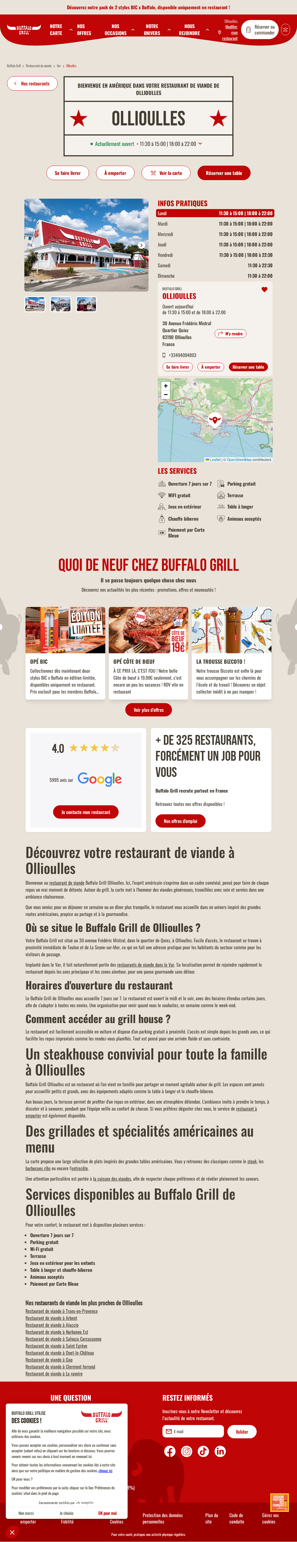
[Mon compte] (285, 29)
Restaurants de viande (39, 65)
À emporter (115, 172)
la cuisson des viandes (112, 1178)
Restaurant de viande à (62, 1310)
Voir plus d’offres (149, 709)
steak (252, 1161)
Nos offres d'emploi (180, 820)
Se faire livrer (68, 172)
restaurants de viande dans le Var (145, 964)
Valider (242, 1431)
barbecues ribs (38, 1168)
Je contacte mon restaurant (85, 812)
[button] (228, 32)
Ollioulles (231, 21)
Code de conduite (236, 1518)
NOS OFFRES (84, 29)
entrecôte (79, 1168)
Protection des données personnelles (163, 1518)
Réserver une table (224, 172)
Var (59, 65)
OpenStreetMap (239, 459)
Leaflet (215, 459)
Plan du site (211, 1518)
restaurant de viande (66, 882)
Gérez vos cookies (270, 1518)
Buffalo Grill (14, 65)
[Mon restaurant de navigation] (264, 289)
